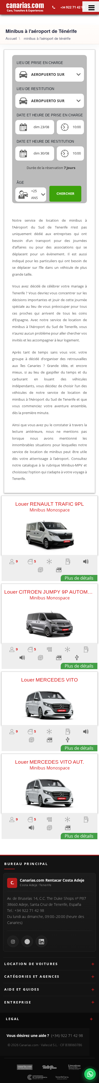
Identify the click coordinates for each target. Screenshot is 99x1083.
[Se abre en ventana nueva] (90, 1074)
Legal (13, 1018)
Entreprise (17, 1002)
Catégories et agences (32, 976)
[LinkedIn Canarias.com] (41, 941)
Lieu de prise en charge (40, 63)
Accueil (11, 38)
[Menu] (90, 6)
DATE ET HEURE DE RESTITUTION (45, 141)
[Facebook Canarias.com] (27, 941)
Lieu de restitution (35, 89)
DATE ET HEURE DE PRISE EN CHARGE (50, 115)
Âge (20, 183)
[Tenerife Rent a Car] (25, 6)
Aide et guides (21, 989)
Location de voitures (31, 963)
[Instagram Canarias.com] (13, 941)
